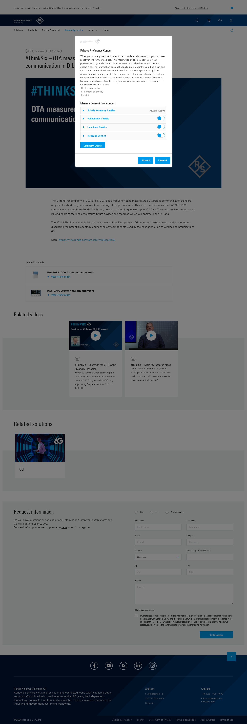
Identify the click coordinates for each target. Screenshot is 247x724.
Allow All (146, 160)
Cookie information (91, 88)
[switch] (161, 118)
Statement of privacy (92, 91)
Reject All (162, 160)
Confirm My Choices (93, 145)
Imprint (85, 95)
